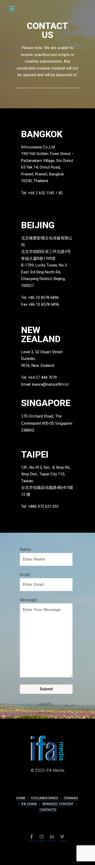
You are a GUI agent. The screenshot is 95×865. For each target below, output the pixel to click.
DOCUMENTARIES (45, 798)
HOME (21, 798)
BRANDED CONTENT (58, 804)
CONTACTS (47, 810)
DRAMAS (71, 798)
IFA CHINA (29, 804)
